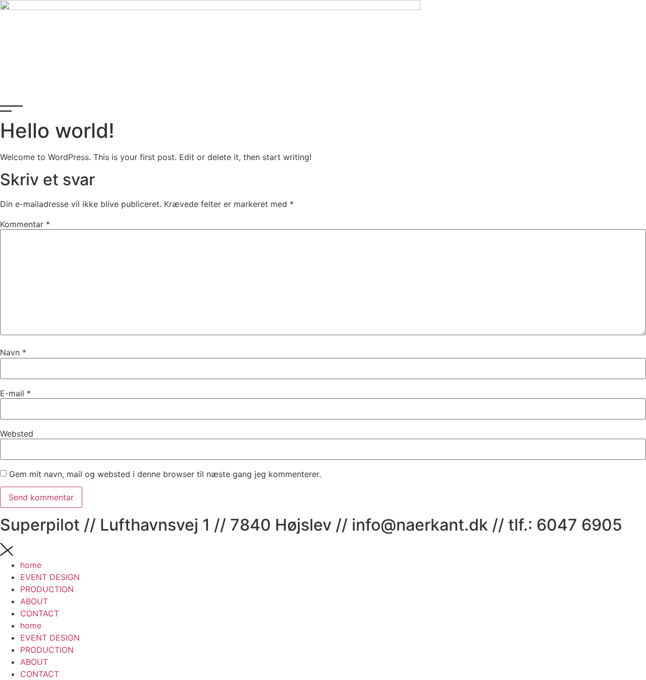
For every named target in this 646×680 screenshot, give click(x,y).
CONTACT (39, 613)
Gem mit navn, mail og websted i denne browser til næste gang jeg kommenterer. (165, 474)
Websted (16, 434)
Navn (13, 352)
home (30, 565)
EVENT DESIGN (50, 577)
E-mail (15, 393)
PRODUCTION (47, 589)
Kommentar (25, 224)
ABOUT (34, 601)
